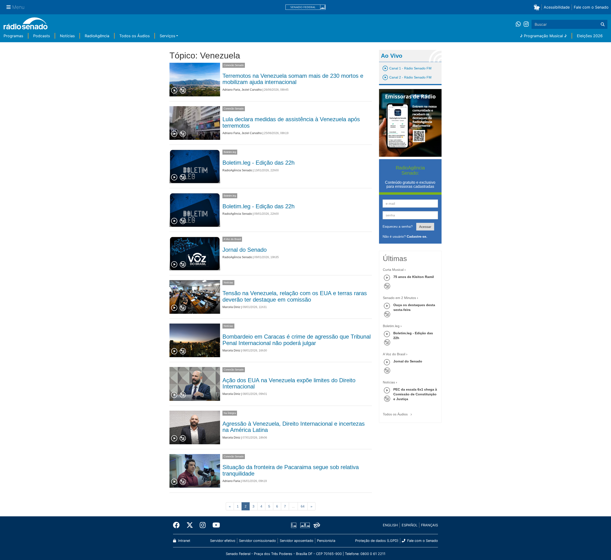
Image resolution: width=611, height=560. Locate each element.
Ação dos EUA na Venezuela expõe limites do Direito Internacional (288, 383)
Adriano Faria (231, 89)
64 (303, 506)
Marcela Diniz (231, 307)
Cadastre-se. (417, 236)
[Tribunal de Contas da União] (316, 525)
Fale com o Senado (591, 7)
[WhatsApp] (520, 24)
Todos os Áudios (134, 35)
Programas (13, 35)
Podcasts (41, 35)
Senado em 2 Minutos (399, 298)
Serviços (167, 35)
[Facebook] (178, 525)
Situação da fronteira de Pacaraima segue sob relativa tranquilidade (290, 470)
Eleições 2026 (590, 35)
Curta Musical (393, 270)
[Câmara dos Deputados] (294, 525)
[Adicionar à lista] (182, 90)
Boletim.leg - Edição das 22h (258, 162)
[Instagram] (526, 24)
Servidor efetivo (222, 541)
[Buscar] (602, 24)
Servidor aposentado (296, 541)
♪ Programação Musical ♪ (543, 35)
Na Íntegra (230, 413)
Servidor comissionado (257, 541)
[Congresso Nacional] (304, 525)
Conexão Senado (234, 65)
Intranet (183, 541)
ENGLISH (390, 525)
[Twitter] (189, 525)
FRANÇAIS (429, 525)
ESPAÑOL (409, 525)
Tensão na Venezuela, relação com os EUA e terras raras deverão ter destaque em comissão (294, 296)
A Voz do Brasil (232, 239)
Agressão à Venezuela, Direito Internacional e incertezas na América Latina (293, 426)
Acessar (425, 227)
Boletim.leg (230, 152)
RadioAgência (97, 35)
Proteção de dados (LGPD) (376, 541)
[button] (538, 7)
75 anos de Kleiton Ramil (413, 277)
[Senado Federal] (305, 7)
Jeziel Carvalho (252, 89)
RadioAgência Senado (237, 170)
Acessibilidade (557, 7)
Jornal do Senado (244, 249)
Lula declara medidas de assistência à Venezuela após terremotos (291, 122)
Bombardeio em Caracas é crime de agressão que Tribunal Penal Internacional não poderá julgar (296, 339)
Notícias (67, 35)
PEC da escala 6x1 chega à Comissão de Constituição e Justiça (415, 394)
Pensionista (326, 541)
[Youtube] (214, 525)
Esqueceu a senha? (398, 226)
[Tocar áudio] (174, 90)
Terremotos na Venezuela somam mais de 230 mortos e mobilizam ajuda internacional (292, 79)
